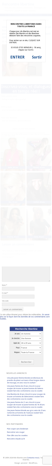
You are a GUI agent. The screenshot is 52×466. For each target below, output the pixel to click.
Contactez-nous (33, 458)
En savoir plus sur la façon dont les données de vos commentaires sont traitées (25, 316)
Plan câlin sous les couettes (17, 435)
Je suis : (17, 334)
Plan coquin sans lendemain (17, 429)
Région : (17, 352)
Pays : (18, 348)
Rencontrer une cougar (16, 432)
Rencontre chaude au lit (16, 439)
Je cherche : (16, 338)
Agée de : (16, 343)
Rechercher (26, 362)
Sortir (37, 57)
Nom (4, 285)
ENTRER (17, 57)
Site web (5, 301)
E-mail (5, 293)
